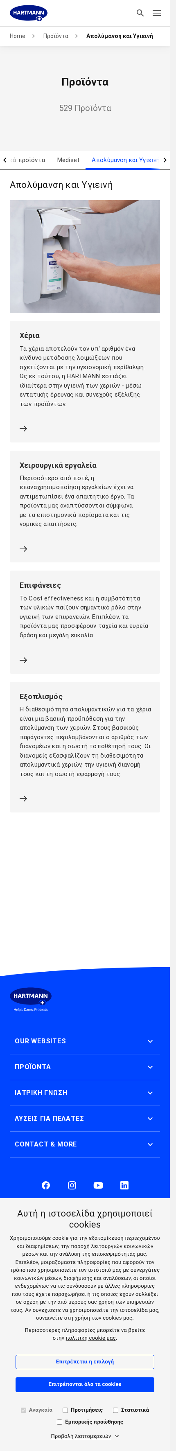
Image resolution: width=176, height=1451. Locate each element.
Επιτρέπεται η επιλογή (85, 1362)
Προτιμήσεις (87, 1410)
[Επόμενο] (165, 160)
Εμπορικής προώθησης (94, 1422)
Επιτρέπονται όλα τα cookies (84, 1384)
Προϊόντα (55, 36)
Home (17, 36)
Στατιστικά (135, 1410)
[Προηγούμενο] (5, 160)
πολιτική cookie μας (91, 1338)
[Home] (28, 13)
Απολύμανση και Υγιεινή (126, 160)
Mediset (68, 160)
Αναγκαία (40, 1410)
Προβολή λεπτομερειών (81, 1436)
